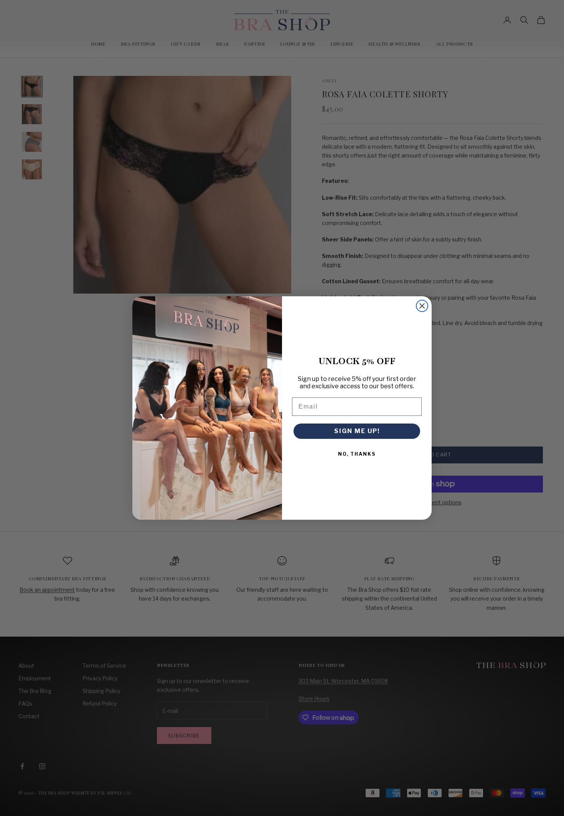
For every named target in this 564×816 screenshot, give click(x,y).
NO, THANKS (357, 454)
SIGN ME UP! (357, 431)
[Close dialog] (422, 306)
